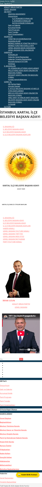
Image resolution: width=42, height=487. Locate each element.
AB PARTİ (7, 12)
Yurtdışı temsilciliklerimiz (17, 79)
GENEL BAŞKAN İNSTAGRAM (14, 239)
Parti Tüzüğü (13, 32)
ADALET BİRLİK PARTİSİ (13, 7)
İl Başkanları (5, 449)
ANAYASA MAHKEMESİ (16, 14)
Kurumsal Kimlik (14, 27)
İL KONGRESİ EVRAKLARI (21, 21)
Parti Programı (13, 30)
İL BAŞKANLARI (10, 66)
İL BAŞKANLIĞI (8, 126)
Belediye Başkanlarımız (9, 469)
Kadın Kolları (5, 453)
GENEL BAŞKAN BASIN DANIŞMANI (21, 48)
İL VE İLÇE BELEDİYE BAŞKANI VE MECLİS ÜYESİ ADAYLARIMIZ (23, 89)
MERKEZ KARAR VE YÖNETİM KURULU (22, 43)
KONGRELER (13, 55)
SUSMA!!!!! (11, 104)
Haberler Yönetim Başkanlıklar (20, 59)
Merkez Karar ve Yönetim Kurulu (13, 430)
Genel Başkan (5, 418)
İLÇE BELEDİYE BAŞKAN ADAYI (14, 132)
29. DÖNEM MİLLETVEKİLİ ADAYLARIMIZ (23, 68)
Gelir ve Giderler (14, 25)
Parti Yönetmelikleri (15, 34)
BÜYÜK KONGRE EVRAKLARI (23, 23)
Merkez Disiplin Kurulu (9, 434)
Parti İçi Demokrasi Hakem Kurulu (14, 438)
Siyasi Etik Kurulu (7, 442)
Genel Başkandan (6, 478)
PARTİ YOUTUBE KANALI (12, 242)
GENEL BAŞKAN (10, 9)
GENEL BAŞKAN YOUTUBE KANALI (16, 231)
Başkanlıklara (5, 422)
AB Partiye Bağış (14, 84)
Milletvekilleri (6, 465)
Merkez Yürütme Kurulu (10, 426)
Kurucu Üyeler (5, 446)
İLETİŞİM (7, 107)
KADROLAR (8, 37)
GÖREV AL (8, 82)
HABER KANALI (9, 228)
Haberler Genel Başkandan (18, 57)
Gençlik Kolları (6, 457)
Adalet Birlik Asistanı (29, 475)
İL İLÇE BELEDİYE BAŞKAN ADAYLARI (17, 135)
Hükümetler (5, 461)
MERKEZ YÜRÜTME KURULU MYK (21, 46)
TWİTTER (19, 234)
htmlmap (11, 64)
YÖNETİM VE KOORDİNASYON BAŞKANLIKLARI (19, 40)
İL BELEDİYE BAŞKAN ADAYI (13, 129)
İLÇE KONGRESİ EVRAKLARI (22, 18)
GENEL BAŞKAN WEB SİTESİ (13, 236)
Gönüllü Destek (14, 86)
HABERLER (8, 52)
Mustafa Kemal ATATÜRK (18, 61)
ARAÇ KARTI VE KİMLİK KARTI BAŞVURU (23, 98)
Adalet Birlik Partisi (7, 1)
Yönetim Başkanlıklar (8, 482)
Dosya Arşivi (13, 16)
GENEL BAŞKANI (21, 307)
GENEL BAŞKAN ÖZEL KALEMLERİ (21, 50)
